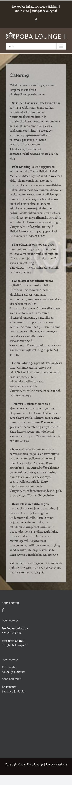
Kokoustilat (9, 667)
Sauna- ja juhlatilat (13, 672)
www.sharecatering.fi (23, 263)
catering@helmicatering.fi (43, 391)
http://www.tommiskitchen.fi (36, 431)
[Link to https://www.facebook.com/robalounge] (35, 610)
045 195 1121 (22, 11)
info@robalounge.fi (44, 11)
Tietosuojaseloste (56, 764)
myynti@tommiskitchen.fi (43, 436)
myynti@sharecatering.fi (42, 268)
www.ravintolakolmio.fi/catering (37, 555)
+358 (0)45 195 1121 (12, 641)
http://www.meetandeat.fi (26, 486)
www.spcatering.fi (21, 341)
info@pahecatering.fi (40, 227)
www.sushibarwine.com (25, 144)
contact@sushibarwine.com (27, 154)
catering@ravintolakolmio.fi (44, 563)
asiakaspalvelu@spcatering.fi (28, 350)
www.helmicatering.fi (23, 386)
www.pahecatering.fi (47, 222)
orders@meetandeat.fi (41, 491)
